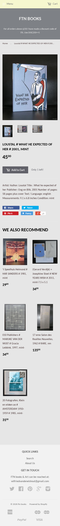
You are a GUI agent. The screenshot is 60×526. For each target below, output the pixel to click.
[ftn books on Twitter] (12, 490)
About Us (30, 463)
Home (5, 43)
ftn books (30, 19)
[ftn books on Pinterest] (30, 490)
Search (30, 458)
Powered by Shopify (38, 504)
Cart (55, 4)
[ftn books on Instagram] (48, 490)
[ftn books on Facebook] (21, 490)
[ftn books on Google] (39, 490)
